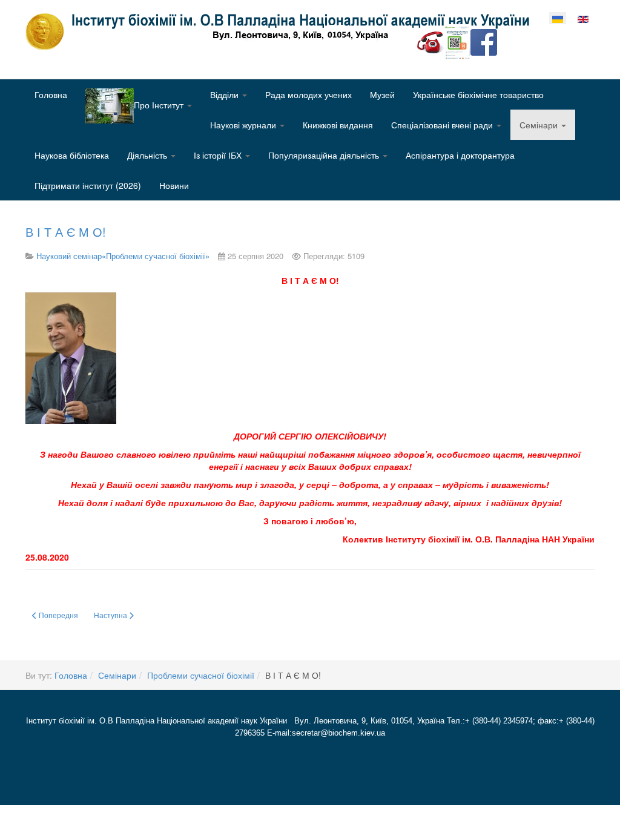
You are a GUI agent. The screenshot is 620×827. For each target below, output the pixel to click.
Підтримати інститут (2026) (88, 185)
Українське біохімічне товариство (478, 94)
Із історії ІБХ (219, 155)
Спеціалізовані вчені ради (443, 125)
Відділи (225, 94)
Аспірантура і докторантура (460, 155)
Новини (174, 185)
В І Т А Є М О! (65, 231)
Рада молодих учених (308, 94)
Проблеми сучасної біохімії (200, 675)
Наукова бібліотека (72, 155)
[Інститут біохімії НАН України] (282, 31)
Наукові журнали (244, 125)
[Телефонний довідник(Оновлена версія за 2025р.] (430, 41)
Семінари (539, 125)
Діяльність (148, 155)
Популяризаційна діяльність (324, 155)
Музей (382, 94)
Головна (51, 94)
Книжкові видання (338, 125)
